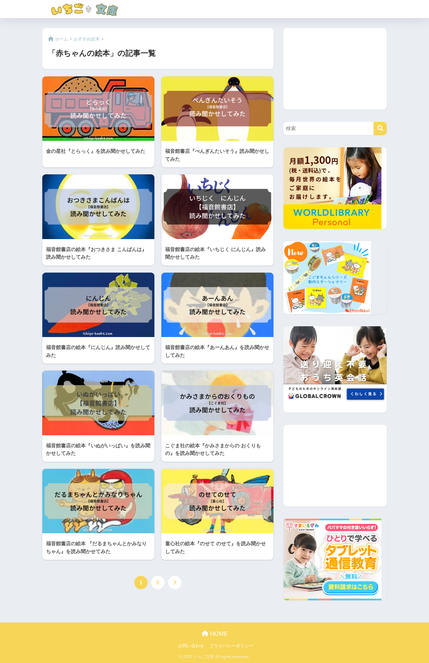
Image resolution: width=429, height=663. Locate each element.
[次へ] (175, 582)
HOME (218, 633)
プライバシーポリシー (231, 645)
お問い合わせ (191, 645)
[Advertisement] (335, 69)
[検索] (380, 128)
